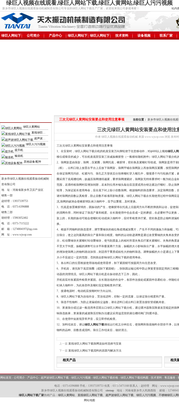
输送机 (19, 155)
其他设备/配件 (32, 161)
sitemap (110, 390)
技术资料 (121, 35)
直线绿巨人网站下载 (44, 132)
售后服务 (170, 377)
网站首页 (5, 377)
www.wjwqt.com (22, 234)
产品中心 (55, 35)
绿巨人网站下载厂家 (31, 395)
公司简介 (33, 35)
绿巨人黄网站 (31, 126)
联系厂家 (166, 35)
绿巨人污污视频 (35, 144)
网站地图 (89, 400)
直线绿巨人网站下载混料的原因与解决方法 (94, 350)
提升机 (19, 150)
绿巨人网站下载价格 (77, 37)
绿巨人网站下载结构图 (100, 37)
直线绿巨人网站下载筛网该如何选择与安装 (94, 343)
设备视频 (144, 35)
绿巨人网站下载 (11, 37)
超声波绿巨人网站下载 (55, 377)
